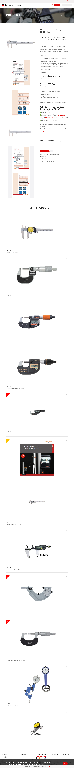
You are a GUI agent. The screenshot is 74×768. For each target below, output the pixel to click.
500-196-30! (47, 80)
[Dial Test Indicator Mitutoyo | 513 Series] (37, 729)
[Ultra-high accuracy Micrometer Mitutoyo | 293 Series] (37, 367)
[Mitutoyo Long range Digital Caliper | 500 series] (37, 548)
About (30, 5)
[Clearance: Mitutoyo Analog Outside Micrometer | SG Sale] (37, 639)
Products (37, 5)
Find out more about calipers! (51, 136)
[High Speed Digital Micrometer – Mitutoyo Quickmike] (37, 412)
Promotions (49, 5)
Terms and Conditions (28, 756)
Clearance (43, 5)
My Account (20, 756)
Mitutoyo (45, 134)
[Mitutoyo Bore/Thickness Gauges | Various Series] (37, 593)
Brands (33, 5)
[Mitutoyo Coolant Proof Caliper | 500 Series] (37, 503)
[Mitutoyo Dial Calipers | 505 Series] (37, 231)
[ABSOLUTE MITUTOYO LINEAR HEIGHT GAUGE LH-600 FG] (37, 457)
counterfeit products (61, 115)
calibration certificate (49, 117)
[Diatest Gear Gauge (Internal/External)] (37, 684)
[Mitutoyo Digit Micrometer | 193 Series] (37, 276)
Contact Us (57, 5)
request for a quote (54, 128)
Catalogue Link (43, 131)
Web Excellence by (45, 766)
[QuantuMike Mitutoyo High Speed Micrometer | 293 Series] (37, 322)
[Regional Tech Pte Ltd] (11, 5)
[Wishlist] (66, 213)
